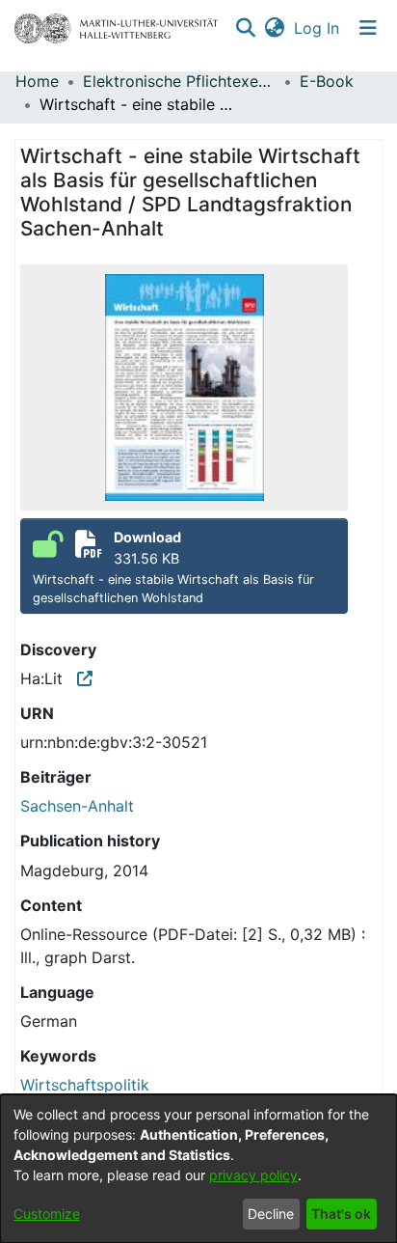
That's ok (341, 1213)
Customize (46, 1213)
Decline (271, 1213)
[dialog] (198, 1168)
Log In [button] (317, 28)
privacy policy (253, 1175)
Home (37, 81)
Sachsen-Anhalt (77, 805)
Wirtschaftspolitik (84, 1084)
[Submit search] (245, 28)
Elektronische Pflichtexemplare (179, 81)
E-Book (327, 81)
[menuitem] (274, 28)
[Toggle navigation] (368, 28)
